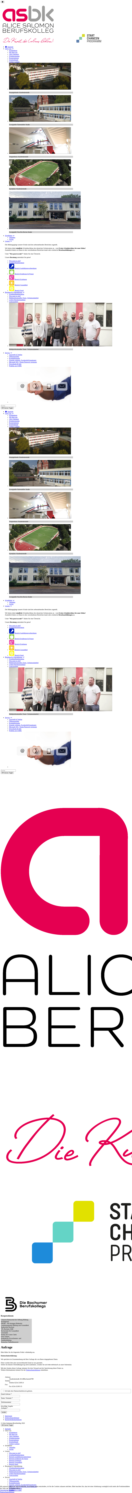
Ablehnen (11, 1490)
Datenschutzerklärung (33, 1370)
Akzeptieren (4, 1490)
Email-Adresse (6, 1394)
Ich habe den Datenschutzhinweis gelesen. (18, 1391)
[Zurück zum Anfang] (2, 2)
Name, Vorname (7, 1398)
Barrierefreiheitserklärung (13, 1420)
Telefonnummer (6, 1402)
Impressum (8, 1416)
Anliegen (4, 1408)
